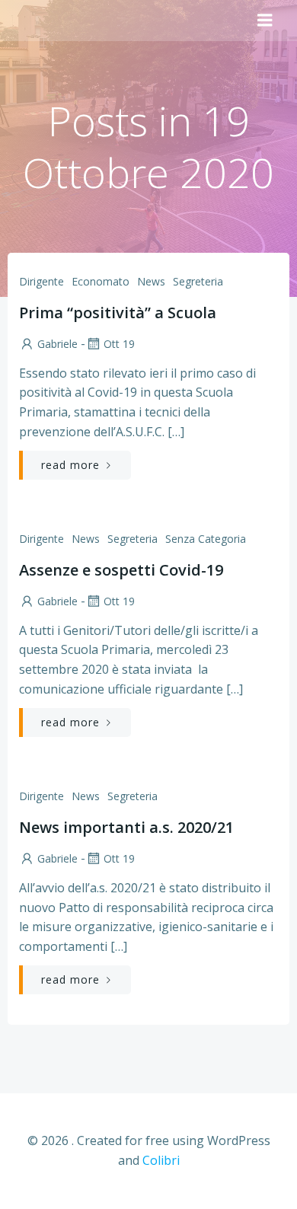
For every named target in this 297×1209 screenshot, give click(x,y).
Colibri (161, 1160)
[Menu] (265, 20)
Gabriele (57, 344)
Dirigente (41, 281)
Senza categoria (205, 538)
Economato (100, 281)
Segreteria (198, 281)
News (151, 281)
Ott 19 (119, 344)
